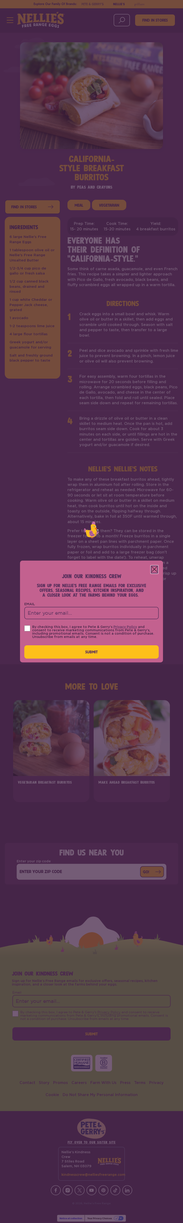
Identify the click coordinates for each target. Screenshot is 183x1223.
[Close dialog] (154, 569)
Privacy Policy (125, 627)
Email (29, 604)
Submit (91, 652)
